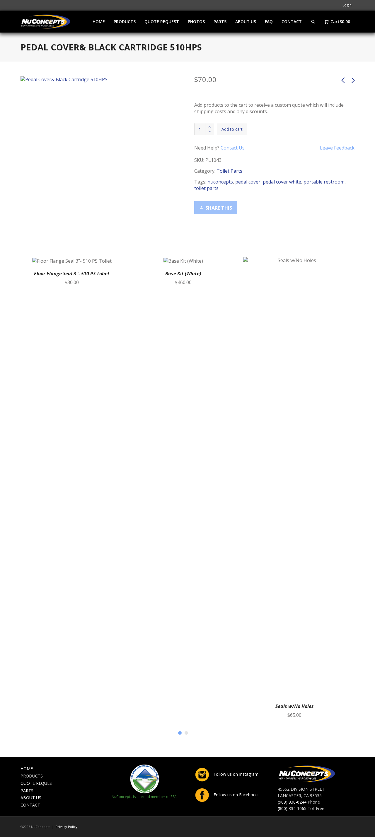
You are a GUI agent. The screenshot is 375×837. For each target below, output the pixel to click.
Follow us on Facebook (235, 794)
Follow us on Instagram (235, 774)
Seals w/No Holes (294, 706)
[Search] (313, 22)
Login (347, 5)
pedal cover (247, 182)
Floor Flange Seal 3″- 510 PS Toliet (72, 273)
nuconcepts (220, 182)
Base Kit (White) (183, 273)
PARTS (27, 790)
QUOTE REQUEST (37, 783)
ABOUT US (31, 797)
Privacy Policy (66, 826)
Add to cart (232, 129)
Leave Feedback (337, 148)
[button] (116, 264)
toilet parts (206, 188)
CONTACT (30, 805)
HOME (27, 768)
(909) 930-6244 (292, 802)
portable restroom (324, 182)
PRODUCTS (32, 776)
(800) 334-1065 (292, 808)
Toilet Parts (229, 171)
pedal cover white (282, 182)
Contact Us (233, 148)
